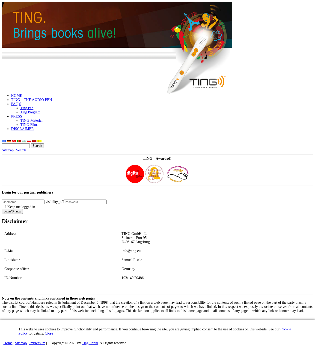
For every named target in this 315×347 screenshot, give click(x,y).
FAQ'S (16, 104)
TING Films (29, 124)
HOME (16, 95)
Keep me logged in (21, 207)
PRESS (16, 116)
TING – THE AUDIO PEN (31, 100)
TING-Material (31, 120)
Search (21, 150)
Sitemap (8, 150)
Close (49, 333)
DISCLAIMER (22, 129)
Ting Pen (26, 108)
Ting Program (30, 112)
